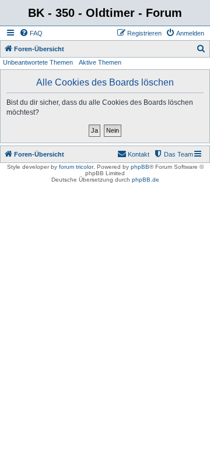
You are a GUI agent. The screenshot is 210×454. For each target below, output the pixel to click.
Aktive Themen (100, 62)
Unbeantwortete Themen (38, 62)
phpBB (140, 167)
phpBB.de (145, 179)
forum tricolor (76, 167)
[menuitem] (31, 33)
